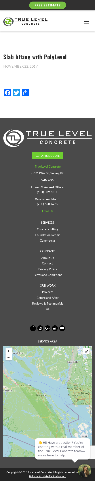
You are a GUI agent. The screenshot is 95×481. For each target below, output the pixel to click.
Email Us (47, 211)
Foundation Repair (47, 235)
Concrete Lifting (47, 229)
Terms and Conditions (47, 275)
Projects (47, 292)
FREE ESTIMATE (47, 5)
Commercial (47, 240)
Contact (47, 263)
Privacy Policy (47, 269)
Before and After (48, 297)
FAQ (47, 309)
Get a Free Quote (48, 155)
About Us (47, 258)
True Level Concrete (48, 166)
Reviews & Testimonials (47, 303)
